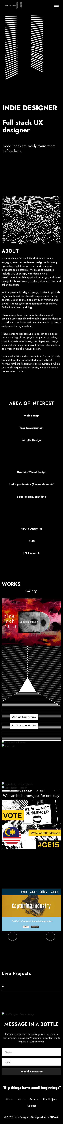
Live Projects (50, 1099)
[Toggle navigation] (56, 5)
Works (21, 1099)
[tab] (29, 986)
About (9, 1099)
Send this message (31, 1071)
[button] (12, 936)
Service (34, 1099)
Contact (31, 1106)
